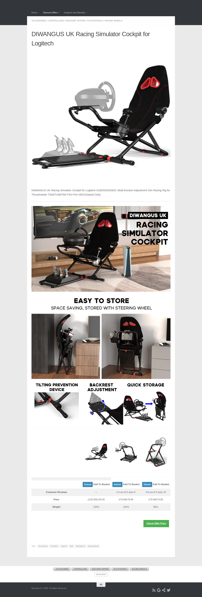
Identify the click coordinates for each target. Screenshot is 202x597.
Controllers (56, 20)
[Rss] (154, 590)
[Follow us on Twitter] (169, 590)
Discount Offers (50, 12)
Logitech (64, 546)
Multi (71, 546)
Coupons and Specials (74, 12)
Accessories (38, 20)
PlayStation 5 (95, 20)
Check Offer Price (156, 523)
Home (34, 12)
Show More (101, 574)
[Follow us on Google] (159, 590)
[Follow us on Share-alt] (164, 590)
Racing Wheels (113, 20)
